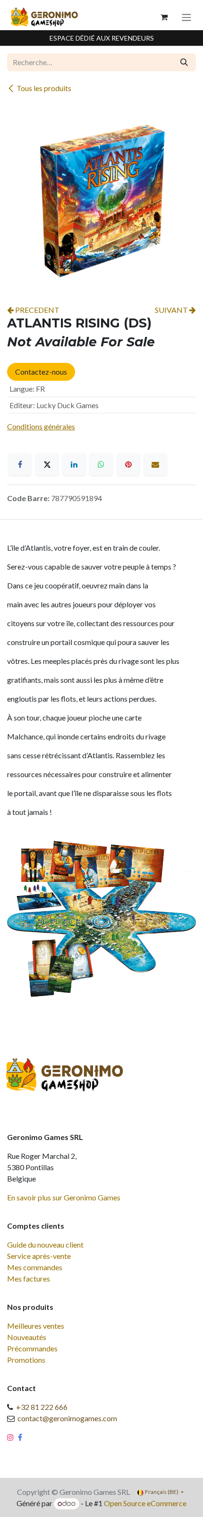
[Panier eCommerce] (163, 17)
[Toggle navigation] (186, 17)
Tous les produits (44, 88)
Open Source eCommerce (145, 1503)
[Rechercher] (184, 62)
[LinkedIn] (74, 464)
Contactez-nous (41, 371)
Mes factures (28, 1278)
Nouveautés (26, 1337)
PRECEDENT (36, 309)
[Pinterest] (128, 464)
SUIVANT (172, 309)
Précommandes (32, 1348)
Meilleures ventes (35, 1325)
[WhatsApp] (101, 464)
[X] (47, 464)
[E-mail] (155, 464)
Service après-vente (39, 1255)
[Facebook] (19, 464)
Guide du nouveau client (45, 1244)
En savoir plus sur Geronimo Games (63, 1197)
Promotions (26, 1359)
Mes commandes (34, 1267)
